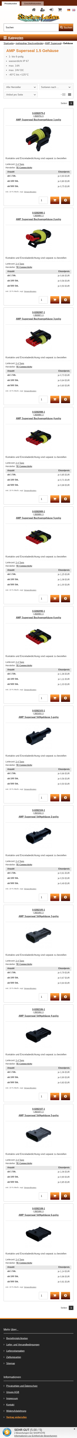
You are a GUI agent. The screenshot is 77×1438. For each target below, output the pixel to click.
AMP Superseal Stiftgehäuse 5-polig (39, 1115)
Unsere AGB (12, 1392)
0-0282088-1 (38, 413)
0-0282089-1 (38, 512)
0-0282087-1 (38, 313)
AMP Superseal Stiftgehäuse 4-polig (39, 1016)
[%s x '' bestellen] (54, 200)
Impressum (12, 1398)
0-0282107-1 (38, 1110)
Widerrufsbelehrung (16, 1411)
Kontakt (10, 1404)
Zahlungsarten (13, 1357)
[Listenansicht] (69, 94)
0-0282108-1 (38, 1209)
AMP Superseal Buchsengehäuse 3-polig (38, 318)
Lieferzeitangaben (15, 1351)
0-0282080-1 (38, 214)
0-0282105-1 (38, 911)
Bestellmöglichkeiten (17, 1338)
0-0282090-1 (38, 612)
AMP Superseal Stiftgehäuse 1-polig (39, 717)
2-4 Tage (20, 164)
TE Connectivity (24, 167)
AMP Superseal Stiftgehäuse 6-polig (39, 1215)
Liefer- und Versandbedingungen (22, 1344)
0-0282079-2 (38, 114)
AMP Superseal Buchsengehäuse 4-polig (38, 418)
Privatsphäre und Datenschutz (22, 1386)
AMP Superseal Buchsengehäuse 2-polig (38, 219)
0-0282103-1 (38, 712)
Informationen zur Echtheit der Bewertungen (35, 1436)
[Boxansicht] (64, 94)
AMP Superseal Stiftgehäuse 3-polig (39, 916)
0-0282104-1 (38, 811)
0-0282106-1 (38, 1010)
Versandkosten (30, 192)
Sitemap (10, 1363)
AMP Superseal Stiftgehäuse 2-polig (39, 816)
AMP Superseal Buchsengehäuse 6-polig (38, 617)
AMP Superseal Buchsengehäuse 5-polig (38, 518)
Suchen (66, 27)
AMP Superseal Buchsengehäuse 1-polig (38, 119)
